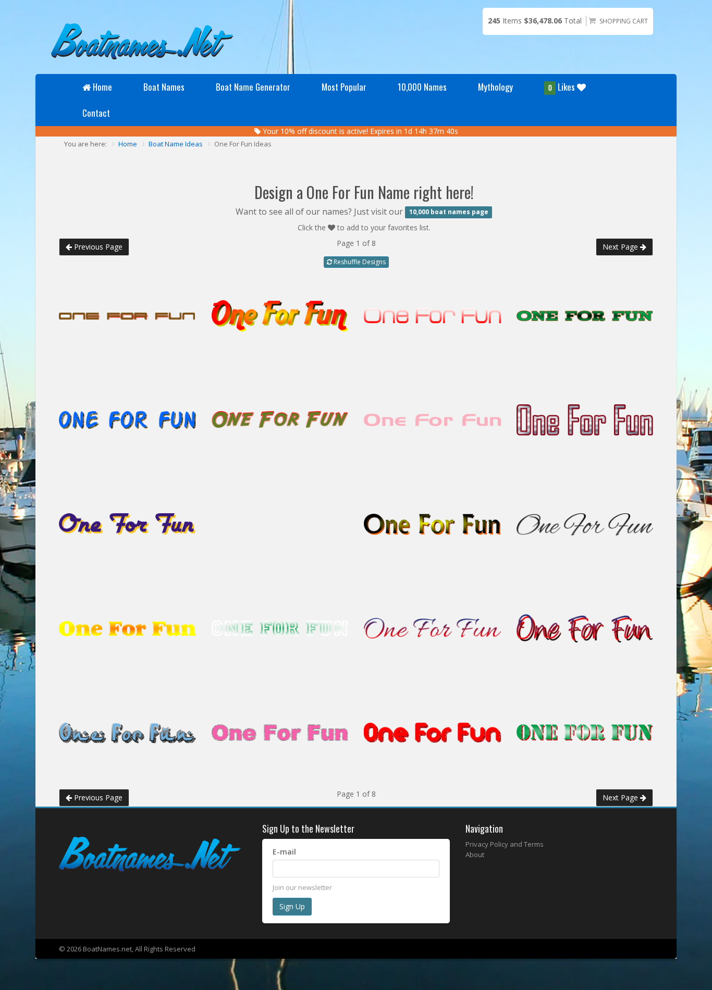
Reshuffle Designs (359, 261)
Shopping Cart (623, 21)
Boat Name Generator (253, 86)
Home (102, 86)
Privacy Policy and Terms (504, 844)
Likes (563, 86)
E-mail (284, 852)
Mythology (495, 86)
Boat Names (164, 86)
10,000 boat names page (448, 212)
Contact (96, 112)
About (474, 854)
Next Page (621, 247)
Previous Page (97, 247)
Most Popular (344, 86)
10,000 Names (422, 86)
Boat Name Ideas (176, 143)
